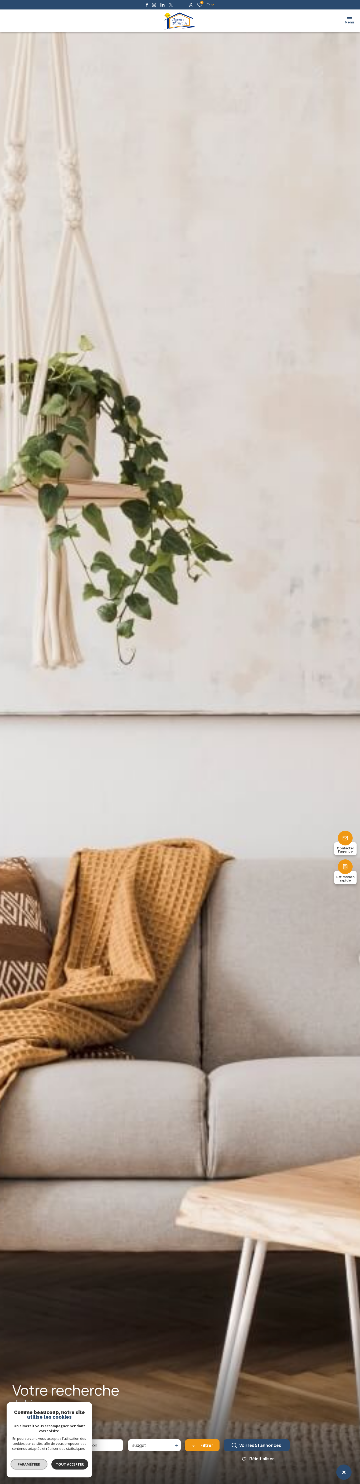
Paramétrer (29, 1464)
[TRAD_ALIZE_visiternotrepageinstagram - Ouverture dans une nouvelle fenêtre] (154, 5)
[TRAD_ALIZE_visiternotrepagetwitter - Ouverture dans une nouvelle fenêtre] (171, 5)
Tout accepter (70, 1464)
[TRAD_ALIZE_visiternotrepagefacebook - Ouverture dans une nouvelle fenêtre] (147, 5)
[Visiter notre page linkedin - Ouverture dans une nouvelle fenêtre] (162, 5)
